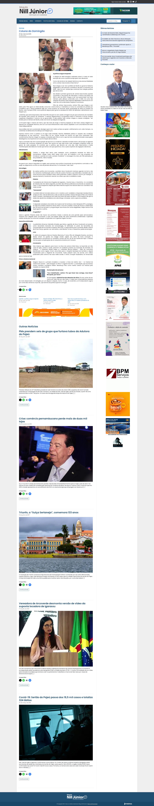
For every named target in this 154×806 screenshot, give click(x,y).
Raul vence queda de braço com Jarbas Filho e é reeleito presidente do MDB (78, 300)
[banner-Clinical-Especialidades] (118, 224)
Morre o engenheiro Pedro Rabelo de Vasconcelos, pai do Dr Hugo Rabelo (114, 51)
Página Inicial (23, 21)
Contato (80, 21)
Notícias (21, 28)
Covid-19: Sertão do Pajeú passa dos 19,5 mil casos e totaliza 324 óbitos (56, 699)
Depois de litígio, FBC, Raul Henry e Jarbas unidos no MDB (52, 299)
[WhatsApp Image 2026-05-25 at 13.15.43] (118, 188)
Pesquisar (125, 21)
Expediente (38, 21)
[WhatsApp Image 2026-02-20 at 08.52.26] (118, 154)
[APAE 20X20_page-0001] (118, 255)
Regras (72, 21)
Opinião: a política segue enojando (28, 299)
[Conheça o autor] (118, 87)
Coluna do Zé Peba (62, 21)
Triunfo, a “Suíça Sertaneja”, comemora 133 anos (48, 512)
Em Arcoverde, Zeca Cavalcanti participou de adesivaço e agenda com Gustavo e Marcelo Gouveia (117, 58)
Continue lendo (24, 405)
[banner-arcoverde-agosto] (56, 312)
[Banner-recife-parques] (118, 125)
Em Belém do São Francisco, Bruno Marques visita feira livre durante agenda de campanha (117, 39)
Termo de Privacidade (92, 804)
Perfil (31, 21)
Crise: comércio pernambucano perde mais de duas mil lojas (53, 420)
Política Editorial (49, 21)
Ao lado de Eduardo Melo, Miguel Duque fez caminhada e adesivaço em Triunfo (116, 34)
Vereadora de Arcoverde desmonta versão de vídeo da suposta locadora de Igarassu (52, 605)
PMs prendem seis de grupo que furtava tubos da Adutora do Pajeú (54, 333)
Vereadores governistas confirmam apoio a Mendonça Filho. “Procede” (116, 45)
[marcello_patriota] (118, 442)
